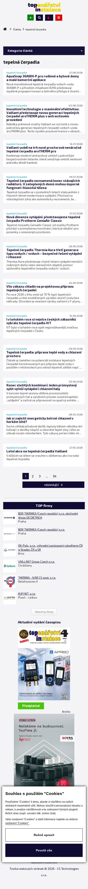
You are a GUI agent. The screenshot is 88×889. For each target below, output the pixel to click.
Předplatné (31, 706)
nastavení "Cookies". (17, 823)
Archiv (66, 711)
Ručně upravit (44, 835)
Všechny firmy (44, 612)
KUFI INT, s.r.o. (27, 593)
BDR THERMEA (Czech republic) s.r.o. (41, 529)
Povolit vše (44, 850)
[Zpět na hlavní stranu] (44, 7)
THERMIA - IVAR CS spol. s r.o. (37, 577)
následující (51, 485)
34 (54, 476)
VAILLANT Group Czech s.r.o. (36, 561)
